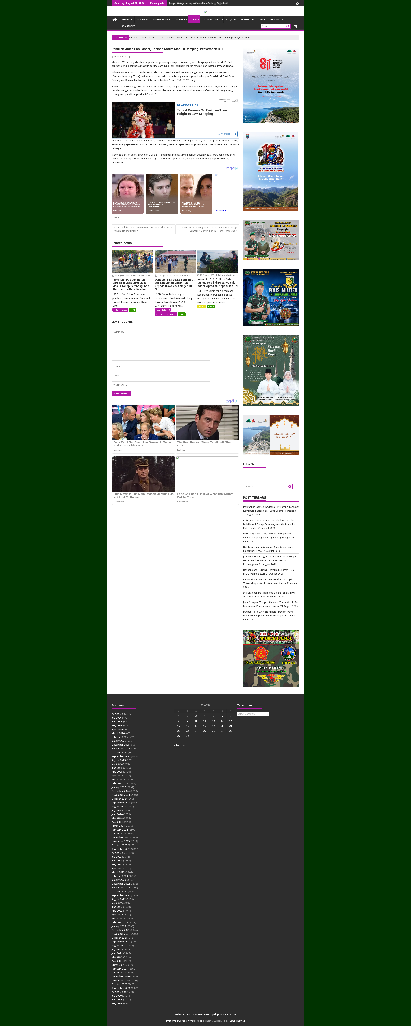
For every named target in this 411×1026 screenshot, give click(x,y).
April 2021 (117, 960)
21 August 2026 (121, 275)
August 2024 (119, 806)
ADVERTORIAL (277, 19)
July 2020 (117, 995)
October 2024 (119, 798)
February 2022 (120, 922)
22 (178, 730)
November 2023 (121, 841)
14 (230, 720)
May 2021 (117, 957)
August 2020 (119, 991)
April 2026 (117, 729)
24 (196, 730)
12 (213, 720)
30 (187, 735)
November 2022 (121, 887)
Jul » (185, 745)
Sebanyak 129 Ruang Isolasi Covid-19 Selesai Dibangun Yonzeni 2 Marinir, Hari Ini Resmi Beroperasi (209, 229)
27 (222, 730)
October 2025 (119, 752)
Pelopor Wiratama (141, 275)
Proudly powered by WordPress (184, 1020)
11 (204, 720)
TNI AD (193, 19)
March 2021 (118, 964)
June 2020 (117, 999)
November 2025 (121, 748)
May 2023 (117, 864)
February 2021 (120, 968)
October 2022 (119, 891)
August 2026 (119, 713)
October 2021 (119, 937)
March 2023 (118, 872)
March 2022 (118, 918)
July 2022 (117, 903)
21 (230, 725)
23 (187, 730)
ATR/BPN (231, 19)
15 (178, 725)
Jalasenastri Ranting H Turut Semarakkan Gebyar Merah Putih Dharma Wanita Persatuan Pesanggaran (270, 560)
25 (204, 730)
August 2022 (119, 899)
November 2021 (121, 933)
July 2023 (117, 856)
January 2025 (119, 787)
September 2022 (121, 895)
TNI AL (206, 19)
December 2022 (121, 883)
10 (196, 720)
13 (222, 720)
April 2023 (117, 868)
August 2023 (119, 852)
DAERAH (180, 19)
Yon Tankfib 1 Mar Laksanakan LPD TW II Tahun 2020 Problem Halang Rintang (142, 229)
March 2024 (118, 825)
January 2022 (119, 926)
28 (230, 730)
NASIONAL (142, 19)
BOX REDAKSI (129, 26)
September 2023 (121, 848)
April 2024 (117, 821)
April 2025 (117, 775)
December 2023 (121, 837)
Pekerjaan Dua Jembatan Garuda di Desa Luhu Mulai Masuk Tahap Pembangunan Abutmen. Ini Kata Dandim (269, 524)
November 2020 (121, 980)
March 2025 (118, 779)
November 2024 (121, 794)
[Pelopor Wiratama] (114, 19)
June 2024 (117, 814)
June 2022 (117, 906)
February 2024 (120, 829)
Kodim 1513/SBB (120, 310)
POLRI (218, 19)
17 (196, 725)
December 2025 (121, 744)
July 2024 (117, 810)
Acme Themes (237, 1020)
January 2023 (119, 879)
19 (213, 725)
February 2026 (120, 736)
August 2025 (119, 760)
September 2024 (121, 802)
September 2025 (121, 756)
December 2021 (121, 930)
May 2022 (117, 910)
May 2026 (117, 725)
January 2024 (119, 833)
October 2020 (119, 984)
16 (187, 725)
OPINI (262, 19)
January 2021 (119, 972)
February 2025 (120, 783)
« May (177, 745)
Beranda (127, 19)
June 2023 (117, 860)
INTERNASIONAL (162, 19)
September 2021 (121, 941)
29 (178, 735)
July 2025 (117, 764)
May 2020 (117, 1003)
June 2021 (117, 953)
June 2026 (117, 721)
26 (213, 730)
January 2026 (119, 740)
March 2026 (118, 733)
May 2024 (117, 818)
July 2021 (117, 949)
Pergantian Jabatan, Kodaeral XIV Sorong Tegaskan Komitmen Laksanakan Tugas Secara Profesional (226, 3)
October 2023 (119, 845)
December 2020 (121, 976)
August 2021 (119, 945)
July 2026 (117, 717)
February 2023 (120, 875)
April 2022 (117, 914)
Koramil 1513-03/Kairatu (166, 314)
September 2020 (121, 987)
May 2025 (117, 771)
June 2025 (117, 767)
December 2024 (121, 791)
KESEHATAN (247, 19)
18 (204, 725)
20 (222, 725)
